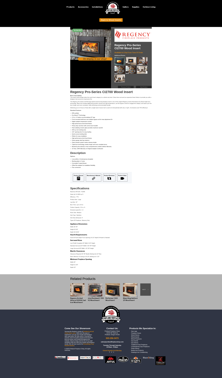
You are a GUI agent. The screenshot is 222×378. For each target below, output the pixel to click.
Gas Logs (134, 331)
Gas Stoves (134, 342)
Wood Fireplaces (136, 339)
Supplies (135, 7)
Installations (97, 7)
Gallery (126, 7)
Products (70, 7)
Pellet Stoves (135, 348)
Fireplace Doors (136, 333)
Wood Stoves (135, 335)
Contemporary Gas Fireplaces (140, 346)
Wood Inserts (135, 337)
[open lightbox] (120, 61)
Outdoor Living (149, 7)
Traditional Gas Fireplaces (139, 344)
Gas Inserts (134, 341)
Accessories (83, 7)
